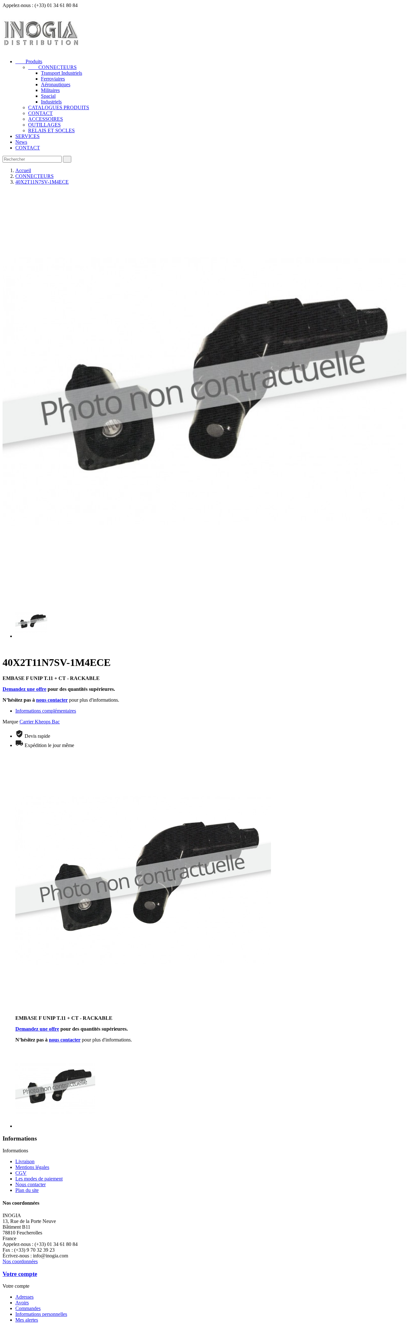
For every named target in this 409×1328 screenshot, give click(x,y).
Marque (10, 721)
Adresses (24, 1297)
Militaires (50, 90)
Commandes (28, 1308)
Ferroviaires (53, 78)
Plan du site (27, 1190)
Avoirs (22, 1302)
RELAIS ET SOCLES (51, 130)
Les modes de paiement (39, 1178)
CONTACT (40, 113)
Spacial (48, 96)
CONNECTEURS (52, 67)
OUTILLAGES (44, 124)
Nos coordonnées (20, 1261)
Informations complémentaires (45, 711)
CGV (21, 1173)
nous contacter (52, 700)
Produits (28, 61)
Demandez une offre (24, 689)
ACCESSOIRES (45, 119)
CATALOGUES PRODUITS (58, 107)
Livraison (25, 1161)
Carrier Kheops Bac (39, 721)
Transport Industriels (61, 73)
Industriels (51, 101)
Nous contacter (30, 1184)
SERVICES (27, 136)
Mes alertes (26, 1320)
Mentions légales (32, 1167)
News (21, 142)
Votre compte (20, 1274)
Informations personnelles (41, 1314)
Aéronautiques (55, 84)
